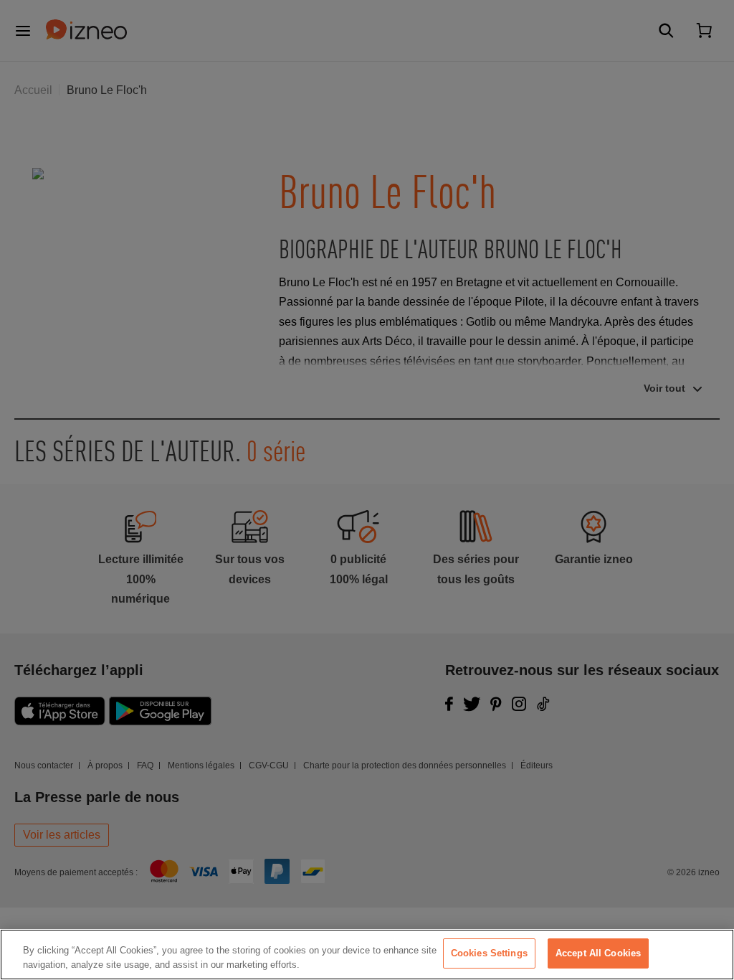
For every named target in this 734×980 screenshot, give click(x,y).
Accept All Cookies (598, 953)
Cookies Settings (489, 953)
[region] (367, 954)
